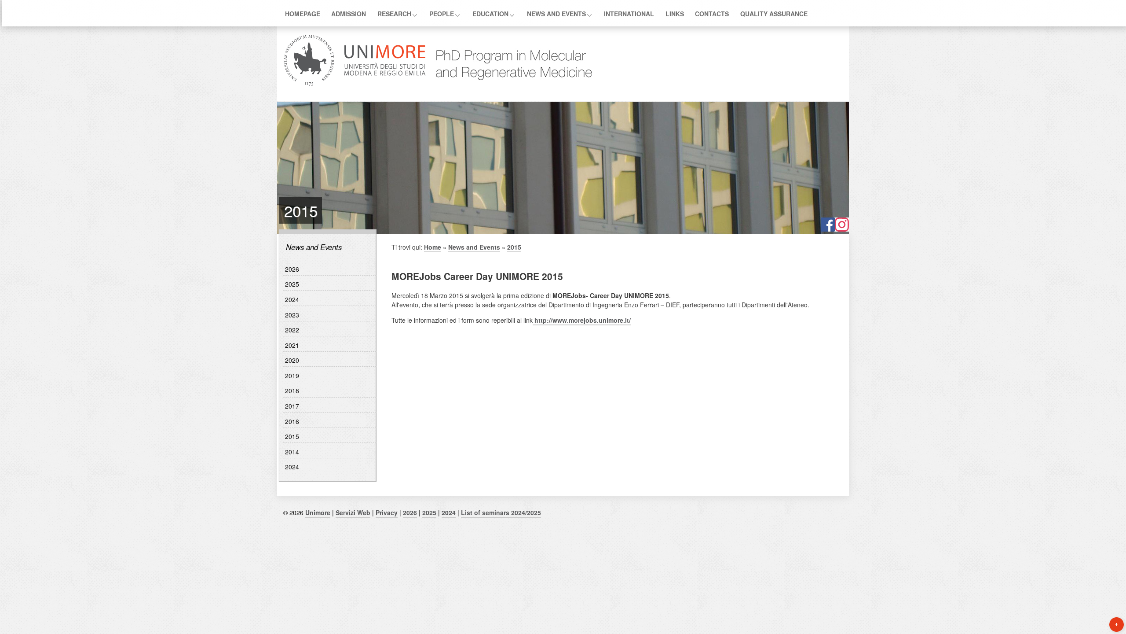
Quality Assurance (774, 13)
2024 (292, 299)
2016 (292, 421)
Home (432, 247)
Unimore (317, 512)
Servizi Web (353, 512)
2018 (292, 390)
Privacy (387, 512)
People (441, 13)
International (629, 13)
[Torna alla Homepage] (509, 85)
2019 (292, 375)
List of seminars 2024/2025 (501, 512)
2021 (292, 345)
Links (674, 13)
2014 (292, 451)
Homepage (302, 13)
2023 (292, 314)
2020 (292, 360)
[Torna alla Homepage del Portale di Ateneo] (355, 85)
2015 (292, 436)
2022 (292, 329)
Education (490, 13)
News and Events (556, 13)
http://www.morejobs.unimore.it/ (582, 320)
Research (394, 13)
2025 (292, 284)
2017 (292, 406)
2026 (292, 269)
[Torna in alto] (1116, 624)
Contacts (712, 13)
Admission (348, 13)
